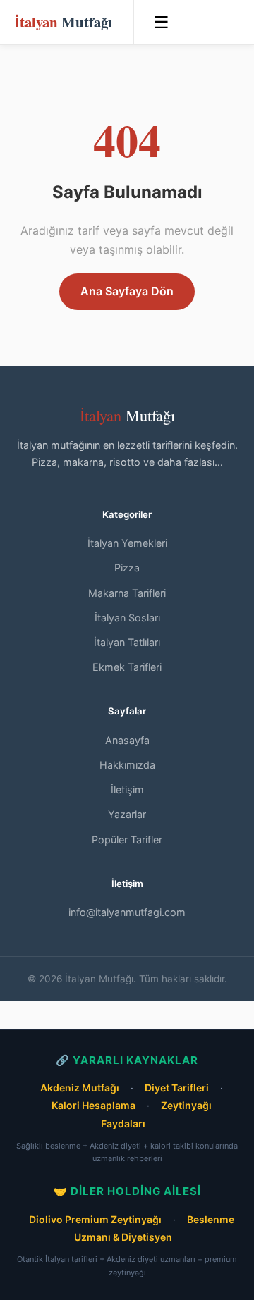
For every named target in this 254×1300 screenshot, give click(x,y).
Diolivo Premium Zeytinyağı (95, 1219)
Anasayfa (127, 740)
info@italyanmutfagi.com (127, 912)
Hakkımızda (127, 765)
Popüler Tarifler (127, 840)
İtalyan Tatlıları (127, 642)
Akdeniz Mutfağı (79, 1088)
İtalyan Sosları (127, 618)
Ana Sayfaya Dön (127, 291)
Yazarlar (127, 814)
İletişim (127, 790)
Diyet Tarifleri (177, 1088)
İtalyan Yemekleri (127, 543)
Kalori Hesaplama (93, 1105)
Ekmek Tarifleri (127, 667)
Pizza (127, 568)
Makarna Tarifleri (127, 593)
